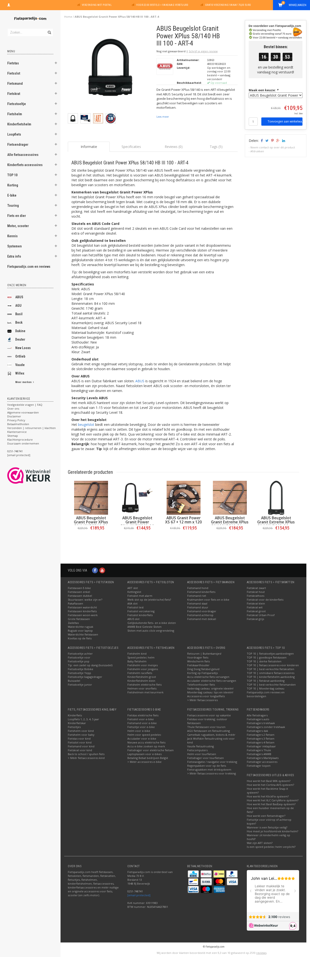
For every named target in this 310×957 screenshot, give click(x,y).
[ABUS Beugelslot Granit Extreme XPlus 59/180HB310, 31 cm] (229, 498)
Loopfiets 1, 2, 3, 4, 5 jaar (83, 719)
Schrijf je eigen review (203, 51)
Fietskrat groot (256, 611)
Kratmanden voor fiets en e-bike (208, 599)
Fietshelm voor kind (81, 731)
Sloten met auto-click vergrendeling (150, 630)
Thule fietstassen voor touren (206, 727)
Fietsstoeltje (16, 104)
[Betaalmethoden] (193, 873)
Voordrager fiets (197, 657)
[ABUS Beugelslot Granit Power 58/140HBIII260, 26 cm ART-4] (137, 498)
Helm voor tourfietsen (201, 754)
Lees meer (162, 116)
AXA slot (132, 603)
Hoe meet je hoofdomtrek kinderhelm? (272, 831)
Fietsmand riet (196, 595)
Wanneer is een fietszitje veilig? (267, 827)
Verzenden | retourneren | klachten (31, 428)
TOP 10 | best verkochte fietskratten (270, 669)
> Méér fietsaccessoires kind (86, 758)
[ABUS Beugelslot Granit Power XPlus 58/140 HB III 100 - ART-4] (110, 68)
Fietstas (13, 63)
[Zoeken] (49, 29)
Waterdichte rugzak (80, 626)
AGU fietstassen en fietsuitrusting (208, 731)
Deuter (20, 339)
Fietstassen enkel (79, 592)
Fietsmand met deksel (201, 619)
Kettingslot (134, 592)
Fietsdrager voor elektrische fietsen (150, 750)
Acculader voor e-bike (141, 738)
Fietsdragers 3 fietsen (260, 738)
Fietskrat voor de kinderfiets (265, 599)
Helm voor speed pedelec (144, 734)
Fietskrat (13, 94)
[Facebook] (95, 570)
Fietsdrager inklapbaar (261, 746)
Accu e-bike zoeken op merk (146, 746)
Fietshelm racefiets (139, 673)
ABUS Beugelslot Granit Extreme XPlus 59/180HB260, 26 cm (276, 522)
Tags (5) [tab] (216, 146)
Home (68, 16)
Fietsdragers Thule (259, 750)
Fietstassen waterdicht (82, 607)
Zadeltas (73, 623)
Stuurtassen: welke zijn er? (85, 599)
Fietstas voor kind (79, 738)
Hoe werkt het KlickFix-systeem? (268, 796)
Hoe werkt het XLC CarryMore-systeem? (272, 800)
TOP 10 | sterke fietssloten (264, 661)
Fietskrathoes (255, 595)
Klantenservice (17, 432)
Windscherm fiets (198, 661)
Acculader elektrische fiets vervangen (211, 680)
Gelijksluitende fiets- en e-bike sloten (151, 623)
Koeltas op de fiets (80, 638)
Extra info (14, 256)
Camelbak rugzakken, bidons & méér (211, 734)
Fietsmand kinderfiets (201, 592)
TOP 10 (12, 175)
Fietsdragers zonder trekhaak (266, 727)
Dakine (20, 331)
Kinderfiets (75, 715)
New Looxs (23, 348)
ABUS (19, 297)
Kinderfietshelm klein (141, 680)
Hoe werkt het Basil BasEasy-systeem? (271, 804)
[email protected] (138, 895)
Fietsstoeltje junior (80, 684)
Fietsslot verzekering (141, 611)
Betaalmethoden (18, 424)
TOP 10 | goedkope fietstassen (267, 657)
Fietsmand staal (197, 603)
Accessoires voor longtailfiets (206, 696)
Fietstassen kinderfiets (82, 611)
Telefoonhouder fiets (201, 684)
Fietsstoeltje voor (79, 657)
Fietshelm (14, 114)
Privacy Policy (16, 420)
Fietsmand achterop (200, 615)
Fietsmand (15, 83)
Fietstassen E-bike (79, 588)
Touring (13, 205)
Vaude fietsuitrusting (200, 746)
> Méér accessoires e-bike (144, 762)
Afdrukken (257, 151)
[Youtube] (102, 570)
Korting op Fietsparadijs (202, 673)
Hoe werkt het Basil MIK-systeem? (268, 781)
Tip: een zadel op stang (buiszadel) (90, 665)
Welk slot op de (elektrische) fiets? (149, 599)
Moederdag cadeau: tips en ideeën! (210, 692)
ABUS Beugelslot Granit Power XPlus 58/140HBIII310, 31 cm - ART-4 (91, 524)
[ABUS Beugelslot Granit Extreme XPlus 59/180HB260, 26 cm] (275, 498)
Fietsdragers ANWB (259, 754)
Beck (19, 322)
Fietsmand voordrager (201, 611)
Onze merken (16, 285)
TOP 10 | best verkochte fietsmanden (271, 684)
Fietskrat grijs (255, 619)
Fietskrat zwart (256, 588)
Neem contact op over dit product (272, 147)
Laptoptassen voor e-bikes (144, 754)
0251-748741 (15, 451)
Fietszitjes (74, 727)
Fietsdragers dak (257, 731)
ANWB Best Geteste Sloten (144, 626)
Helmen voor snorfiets (141, 688)
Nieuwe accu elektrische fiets (146, 742)
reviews (261, 953)
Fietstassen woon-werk (83, 615)
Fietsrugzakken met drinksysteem (209, 769)
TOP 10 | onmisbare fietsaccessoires (270, 673)
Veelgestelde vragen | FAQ (24, 404)
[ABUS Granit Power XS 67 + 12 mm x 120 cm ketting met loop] (183, 498)
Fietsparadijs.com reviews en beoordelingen (266, 694)
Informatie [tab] (89, 146)
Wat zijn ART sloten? (259, 843)
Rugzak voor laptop (80, 630)
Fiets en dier (16, 216)
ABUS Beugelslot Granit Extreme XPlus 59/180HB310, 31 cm (229, 522)
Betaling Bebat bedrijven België (147, 758)
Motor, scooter (18, 226)
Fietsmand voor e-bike (142, 723)
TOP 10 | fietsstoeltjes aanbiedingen (270, 653)
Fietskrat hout (256, 592)
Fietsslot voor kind (80, 742)
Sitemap (12, 435)
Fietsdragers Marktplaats (263, 758)
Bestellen (91, 538)
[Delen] (261, 140)
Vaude (20, 365)
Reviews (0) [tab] (174, 146)
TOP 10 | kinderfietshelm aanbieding (271, 677)
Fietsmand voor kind (81, 746)
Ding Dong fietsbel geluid (203, 669)
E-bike (11, 195)
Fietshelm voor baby (81, 734)
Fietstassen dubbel (80, 595)
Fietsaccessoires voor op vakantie (209, 715)
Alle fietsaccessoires (23, 155)
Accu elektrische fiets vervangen (208, 677)
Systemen (14, 246)
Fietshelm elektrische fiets (144, 684)
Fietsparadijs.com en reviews (28, 266)
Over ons (13, 408)
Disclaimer (14, 416)
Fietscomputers (197, 750)
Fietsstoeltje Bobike (80, 669)
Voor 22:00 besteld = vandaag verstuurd (162, 5)
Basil (19, 314)
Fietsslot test (135, 607)
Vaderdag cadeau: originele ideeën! (210, 688)
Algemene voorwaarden (23, 412)
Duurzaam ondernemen (23, 443)
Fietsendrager (17, 144)
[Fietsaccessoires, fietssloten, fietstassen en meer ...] (30, 18)
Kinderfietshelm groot (141, 677)
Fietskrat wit (255, 607)
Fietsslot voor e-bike (140, 719)
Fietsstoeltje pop (78, 661)
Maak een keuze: (263, 90)
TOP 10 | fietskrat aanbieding (266, 680)
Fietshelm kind (137, 653)
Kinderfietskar (77, 723)
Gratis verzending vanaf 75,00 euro (228, 5)
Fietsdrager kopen (259, 765)
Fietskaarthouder (198, 665)
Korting (12, 185)
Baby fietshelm (137, 661)
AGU (18, 305)
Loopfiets (14, 134)
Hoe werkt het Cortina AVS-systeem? (270, 785)
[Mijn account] (8, 4)
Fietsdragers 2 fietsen (260, 734)
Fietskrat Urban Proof (261, 615)
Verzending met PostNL (97, 5)
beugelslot (86, 424)
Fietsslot (13, 73)
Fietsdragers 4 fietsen (260, 742)
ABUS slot (133, 619)
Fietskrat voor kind (80, 750)
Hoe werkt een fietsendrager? (266, 816)
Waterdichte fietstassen (83, 634)
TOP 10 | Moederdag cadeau (265, 688)
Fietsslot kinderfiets (140, 615)
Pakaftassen (75, 603)
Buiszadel (74, 680)
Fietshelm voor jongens (142, 669)
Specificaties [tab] (131, 146)
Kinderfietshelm (19, 124)
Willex (19, 373)
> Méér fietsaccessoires (202, 700)
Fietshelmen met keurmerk (145, 692)
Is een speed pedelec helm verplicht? (271, 847)
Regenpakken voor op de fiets (206, 765)
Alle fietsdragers (257, 715)
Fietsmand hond (197, 588)
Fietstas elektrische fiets (142, 715)
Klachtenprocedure (20, 439)
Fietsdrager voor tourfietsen (205, 758)
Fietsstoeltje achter (80, 653)
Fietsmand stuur (197, 607)
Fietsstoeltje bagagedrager (85, 677)
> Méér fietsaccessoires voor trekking (211, 773)
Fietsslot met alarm (139, 595)
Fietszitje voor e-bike (141, 727)
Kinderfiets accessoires (25, 165)
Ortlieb (20, 356)
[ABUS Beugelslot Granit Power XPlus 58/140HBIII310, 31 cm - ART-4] (90, 498)
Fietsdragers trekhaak (261, 723)
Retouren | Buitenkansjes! (204, 653)
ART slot (132, 588)
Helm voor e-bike (138, 731)
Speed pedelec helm (141, 657)
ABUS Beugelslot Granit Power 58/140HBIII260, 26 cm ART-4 (137, 524)
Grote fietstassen (79, 619)
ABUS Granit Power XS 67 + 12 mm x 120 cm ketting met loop (183, 522)
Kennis (12, 236)
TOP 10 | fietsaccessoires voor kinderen (273, 665)
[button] (56, 63)
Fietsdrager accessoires (262, 762)
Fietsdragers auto (258, 719)
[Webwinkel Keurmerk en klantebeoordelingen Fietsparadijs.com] (37, 475)
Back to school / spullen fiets (86, 754)
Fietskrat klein (256, 603)
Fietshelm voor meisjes (142, 665)
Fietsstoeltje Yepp (79, 673)
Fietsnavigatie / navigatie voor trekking (212, 762)
